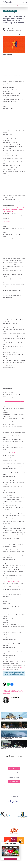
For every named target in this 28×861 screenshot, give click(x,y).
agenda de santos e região (10, 690)
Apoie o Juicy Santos (14, 781)
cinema (5, 691)
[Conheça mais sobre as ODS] (14, 840)
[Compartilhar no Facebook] (12, 684)
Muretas (18, 5)
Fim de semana (8, 5)
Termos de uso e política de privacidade (14, 786)
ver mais (25, 709)
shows (4, 693)
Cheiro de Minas (6, 221)
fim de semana (11, 691)
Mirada (14, 5)
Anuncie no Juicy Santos (14, 768)
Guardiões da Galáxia (7, 75)
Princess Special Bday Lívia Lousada (11, 581)
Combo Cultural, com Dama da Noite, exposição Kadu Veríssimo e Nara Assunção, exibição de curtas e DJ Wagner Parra (13, 209)
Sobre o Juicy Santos (14, 777)
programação (19, 691)
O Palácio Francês (7, 78)
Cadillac (14, 452)
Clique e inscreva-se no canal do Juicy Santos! (13, 401)
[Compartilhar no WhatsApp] (8, 684)
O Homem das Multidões (8, 76)
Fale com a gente (14, 772)
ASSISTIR (10, 858)
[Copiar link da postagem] (4, 684)
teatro (8, 693)
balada (20, 690)
